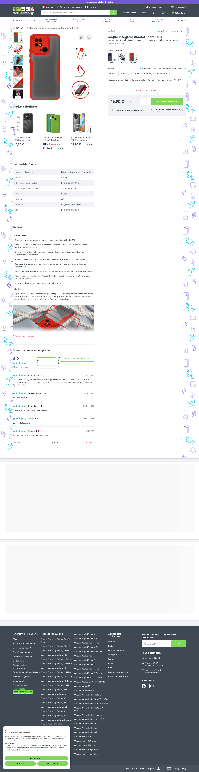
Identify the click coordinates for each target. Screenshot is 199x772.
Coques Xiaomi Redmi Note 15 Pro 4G (91, 703)
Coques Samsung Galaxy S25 (53, 668)
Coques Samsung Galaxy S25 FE (54, 685)
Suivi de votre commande (24, 643)
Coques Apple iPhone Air (85, 664)
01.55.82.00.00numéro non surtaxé (154, 664)
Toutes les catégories (24, 20)
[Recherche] (113, 12)
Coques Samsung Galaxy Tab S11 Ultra (55, 640)
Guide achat (18, 681)
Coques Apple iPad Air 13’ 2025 (88, 677)
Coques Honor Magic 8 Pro (86, 754)
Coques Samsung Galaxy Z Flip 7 (55, 646)
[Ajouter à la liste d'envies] (89, 37)
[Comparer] (81, 37)
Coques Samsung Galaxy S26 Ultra (56, 663)
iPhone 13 (113, 73)
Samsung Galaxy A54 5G (169, 80)
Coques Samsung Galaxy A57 (53, 694)
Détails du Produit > (116, 44)
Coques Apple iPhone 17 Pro (86, 669)
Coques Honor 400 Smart (86, 741)
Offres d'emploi (20, 685)
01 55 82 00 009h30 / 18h (73, 7)
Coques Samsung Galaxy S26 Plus (55, 659)
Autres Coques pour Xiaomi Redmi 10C (59, 28)
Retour (19, 28)
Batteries (112, 668)
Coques (111, 642)
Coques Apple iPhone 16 (85, 634)
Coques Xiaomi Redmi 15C (85, 728)
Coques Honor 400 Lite (84, 745)
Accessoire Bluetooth (118, 676)
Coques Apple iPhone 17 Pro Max (88, 673)
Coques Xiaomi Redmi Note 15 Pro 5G (91, 699)
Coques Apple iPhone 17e (85, 656)
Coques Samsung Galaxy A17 (53, 711)
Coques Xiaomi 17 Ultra (84, 690)
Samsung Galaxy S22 (118, 80)
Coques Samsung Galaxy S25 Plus (55, 672)
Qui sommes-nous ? (22, 648)
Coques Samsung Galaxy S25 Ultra (56, 676)
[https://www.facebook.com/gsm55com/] (144, 686)
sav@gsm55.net (152, 658)
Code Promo (18, 661)
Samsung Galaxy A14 (156, 86)
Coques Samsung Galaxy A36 (53, 698)
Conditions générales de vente (26, 672)
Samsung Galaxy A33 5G (132, 86)
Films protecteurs (116, 650)
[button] (25, 127)
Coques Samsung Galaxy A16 (53, 715)
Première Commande (22, 652)
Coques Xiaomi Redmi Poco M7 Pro (90, 719)
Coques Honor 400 (83, 736)
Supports (112, 659)
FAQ (15, 639)
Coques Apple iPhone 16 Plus (87, 643)
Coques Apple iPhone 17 (85, 660)
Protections (33, 28)
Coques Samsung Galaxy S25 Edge (56, 681)
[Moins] (148, 100)
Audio (110, 663)
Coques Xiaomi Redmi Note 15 (87, 695)
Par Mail (92, 7)
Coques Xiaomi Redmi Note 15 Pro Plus (89, 709)
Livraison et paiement (23, 656)
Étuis (110, 646)
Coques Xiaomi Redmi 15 (85, 723)
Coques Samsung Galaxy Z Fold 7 (55, 650)
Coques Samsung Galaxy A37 (53, 702)
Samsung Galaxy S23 (130, 73)
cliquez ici (42, 750)
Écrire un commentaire (77, 359)
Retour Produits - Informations (20, 666)
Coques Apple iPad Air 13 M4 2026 (89, 682)
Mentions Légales (21, 676)
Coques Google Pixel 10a (51, 724)
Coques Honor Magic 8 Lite (86, 749)
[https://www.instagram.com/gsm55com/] (151, 686)
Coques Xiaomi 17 (82, 686)
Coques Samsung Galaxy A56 (53, 689)
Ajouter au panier (167, 101)
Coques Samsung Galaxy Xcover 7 (55, 720)
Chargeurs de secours (118, 672)
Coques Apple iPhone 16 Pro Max (88, 651)
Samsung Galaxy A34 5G (143, 80)
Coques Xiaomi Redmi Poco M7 (88, 715)
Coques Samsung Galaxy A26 (53, 707)
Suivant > (90, 442)
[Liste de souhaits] (163, 12)
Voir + (24, 385)
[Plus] (148, 103)
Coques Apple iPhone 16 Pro (86, 647)
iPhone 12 (113, 86)
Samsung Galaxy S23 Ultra (156, 73)
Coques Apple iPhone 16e (85, 638)
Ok (178, 644)
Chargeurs (113, 655)
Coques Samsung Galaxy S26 (53, 655)
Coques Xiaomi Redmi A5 (85, 732)
